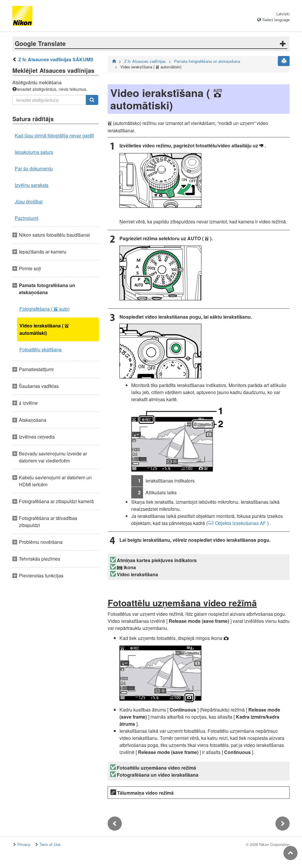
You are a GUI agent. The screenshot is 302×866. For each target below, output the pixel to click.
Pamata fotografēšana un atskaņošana (207, 61)
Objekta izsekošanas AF (240, 523)
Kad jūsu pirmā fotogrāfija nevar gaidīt (54, 135)
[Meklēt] (92, 100)
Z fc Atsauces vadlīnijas (145, 61)
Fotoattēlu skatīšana (40, 349)
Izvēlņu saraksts (31, 185)
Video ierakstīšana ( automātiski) (44, 329)
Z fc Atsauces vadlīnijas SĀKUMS (55, 59)
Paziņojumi (26, 218)
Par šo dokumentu (34, 168)
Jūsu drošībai (29, 201)
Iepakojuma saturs (34, 152)
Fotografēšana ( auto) (44, 308)
